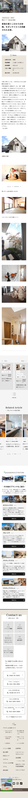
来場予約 (18, 748)
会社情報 (18, 758)
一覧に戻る (14, 397)
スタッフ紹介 (21, 761)
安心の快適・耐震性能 (8, 737)
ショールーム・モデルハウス (20, 753)
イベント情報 (7, 748)
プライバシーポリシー (14, 777)
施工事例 (10, 11)
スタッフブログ (20, 770)
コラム (5, 766)
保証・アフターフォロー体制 (20, 738)
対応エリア (6, 756)
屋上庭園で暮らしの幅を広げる (20, 732)
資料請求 (5, 770)
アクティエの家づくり (9, 728)
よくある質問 (20, 743)
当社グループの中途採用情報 (20, 765)
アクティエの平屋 (8, 763)
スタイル (5, 759)
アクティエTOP (5, 11)
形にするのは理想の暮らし (8, 731)
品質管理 (7, 743)
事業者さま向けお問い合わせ (14, 779)
